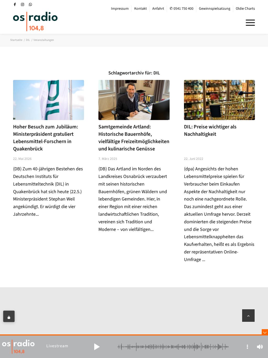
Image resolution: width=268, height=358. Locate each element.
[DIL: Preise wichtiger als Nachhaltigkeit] (219, 100)
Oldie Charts (245, 8)
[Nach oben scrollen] (248, 315)
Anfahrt (158, 8)
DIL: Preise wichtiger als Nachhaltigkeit (210, 130)
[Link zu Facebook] (15, 4)
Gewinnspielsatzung (214, 8)
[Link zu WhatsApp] (30, 4)
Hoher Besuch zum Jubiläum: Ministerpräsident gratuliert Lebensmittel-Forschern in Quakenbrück (45, 137)
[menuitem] (120, 9)
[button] (96, 346)
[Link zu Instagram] (22, 4)
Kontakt (140, 8)
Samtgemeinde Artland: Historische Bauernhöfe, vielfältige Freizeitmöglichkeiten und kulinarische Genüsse (133, 137)
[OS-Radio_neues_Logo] (35, 21)
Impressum (120, 8)
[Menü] (248, 22)
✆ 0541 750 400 (181, 8)
